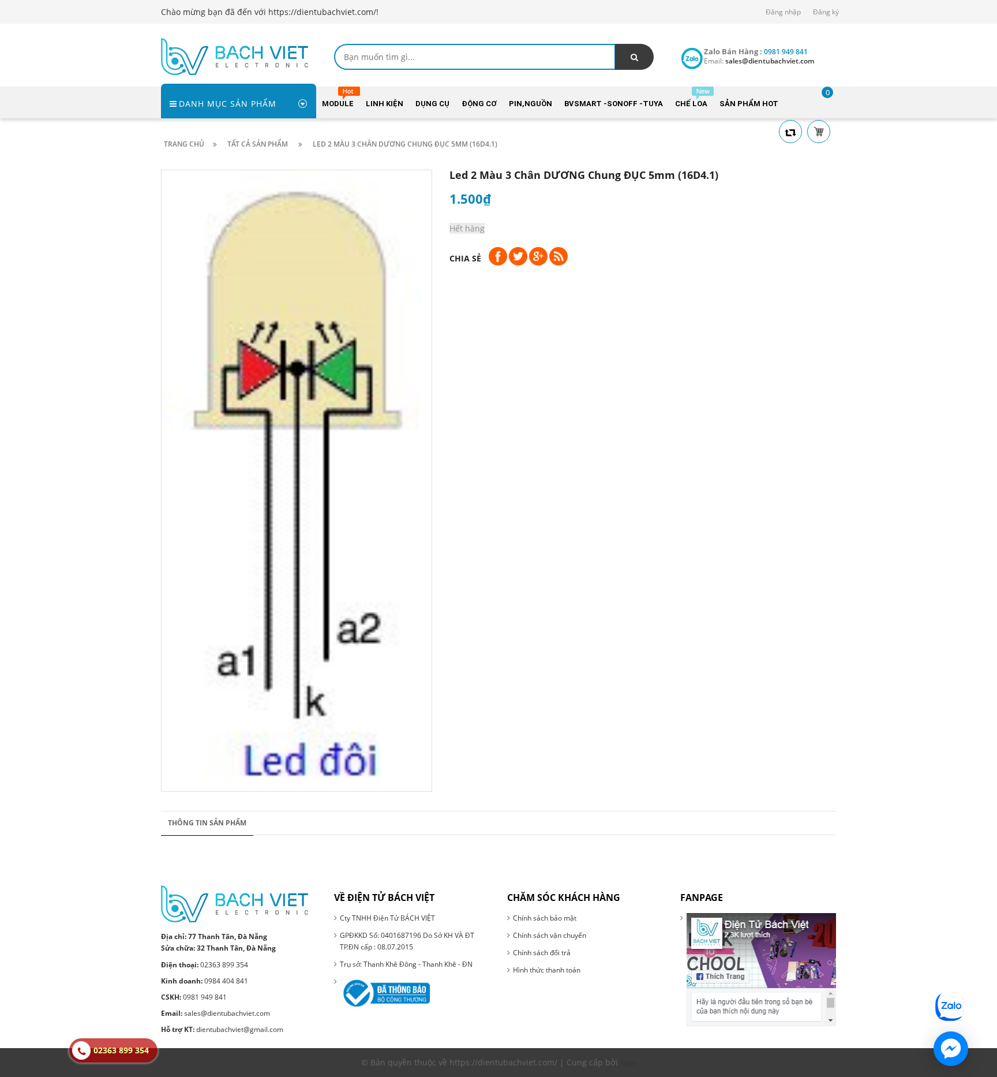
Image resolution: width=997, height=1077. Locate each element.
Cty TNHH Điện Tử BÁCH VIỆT (387, 918)
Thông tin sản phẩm (207, 823)
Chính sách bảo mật (544, 918)
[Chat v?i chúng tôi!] (951, 1048)
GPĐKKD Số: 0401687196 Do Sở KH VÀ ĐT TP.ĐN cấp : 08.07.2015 (407, 941)
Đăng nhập (783, 12)
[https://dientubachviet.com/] (234, 55)
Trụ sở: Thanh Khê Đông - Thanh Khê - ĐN (406, 964)
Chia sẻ (465, 258)
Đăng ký (826, 12)
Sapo (628, 1063)
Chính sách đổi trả (542, 953)
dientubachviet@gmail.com (222, 1029)
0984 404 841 (204, 981)
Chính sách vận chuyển (549, 935)
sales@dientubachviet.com (215, 1013)
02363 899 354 (204, 965)
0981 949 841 (194, 997)
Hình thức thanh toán (546, 970)
